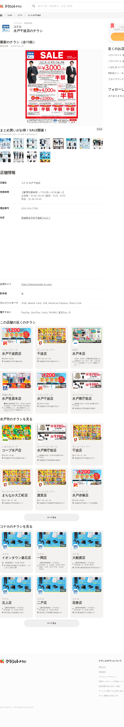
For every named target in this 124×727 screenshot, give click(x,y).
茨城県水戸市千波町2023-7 (35, 217)
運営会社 (102, 667)
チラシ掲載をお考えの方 (108, 695)
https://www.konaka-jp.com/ (36, 284)
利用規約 (102, 672)
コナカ (18, 26)
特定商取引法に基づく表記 (109, 686)
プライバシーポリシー (107, 677)
